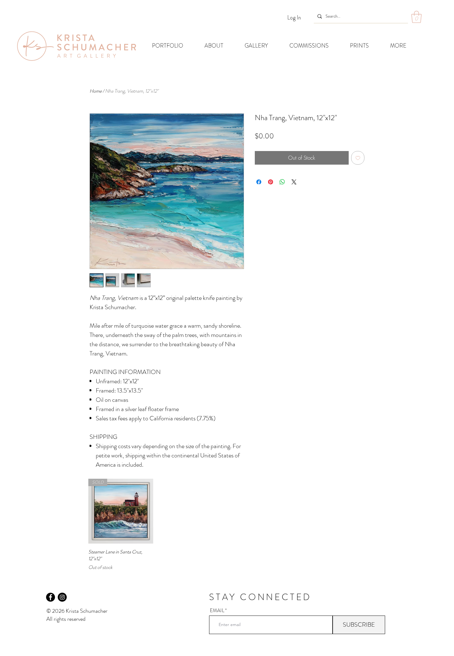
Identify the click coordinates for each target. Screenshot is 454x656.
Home (96, 91)
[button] (416, 17)
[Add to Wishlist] (358, 158)
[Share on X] (294, 182)
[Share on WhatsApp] (282, 182)
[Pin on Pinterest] (270, 182)
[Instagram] (62, 597)
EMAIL (217, 610)
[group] (227, 524)
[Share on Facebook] (259, 182)
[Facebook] (50, 597)
